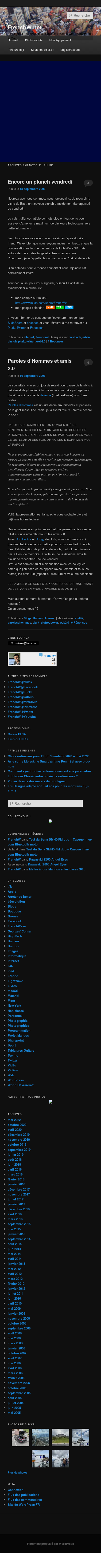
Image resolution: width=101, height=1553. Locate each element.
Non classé (16, 1010)
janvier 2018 (16, 1184)
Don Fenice (23, 539)
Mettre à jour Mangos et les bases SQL (57, 869)
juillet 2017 (15, 1199)
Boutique (14, 911)
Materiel (13, 995)
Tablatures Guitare (21, 1050)
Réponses (56, 341)
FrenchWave (17, 926)
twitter (30, 341)
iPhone (13, 976)
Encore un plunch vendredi (40, 181)
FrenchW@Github (21, 697)
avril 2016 (15, 1214)
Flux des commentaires (25, 1499)
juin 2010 (14, 1298)
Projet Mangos (18, 1035)
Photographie (34, 40)
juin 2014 (14, 1248)
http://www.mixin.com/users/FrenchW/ (41, 302)
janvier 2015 (16, 1234)
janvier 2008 (16, 1348)
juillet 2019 (15, 1154)
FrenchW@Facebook (23, 687)
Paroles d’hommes (20, 405)
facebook (75, 337)
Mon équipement (60, 40)
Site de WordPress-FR (24, 1504)
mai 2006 (14, 1363)
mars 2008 (15, 1343)
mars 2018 (15, 1174)
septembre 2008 (19, 1328)
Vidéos (13, 1070)
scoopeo (33, 322)
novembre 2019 (19, 1139)
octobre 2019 (17, 1144)
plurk (21, 341)
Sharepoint (16, 1040)
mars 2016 (15, 1219)
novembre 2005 (19, 1382)
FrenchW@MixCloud (23, 702)
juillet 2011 (15, 1293)
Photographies (18, 1025)
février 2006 (16, 1378)
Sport (12, 1045)
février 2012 (16, 1283)
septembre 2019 (19, 1149)
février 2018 (16, 1179)
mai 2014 (14, 1253)
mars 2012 (15, 1278)
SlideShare (15, 322)
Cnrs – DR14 (17, 734)
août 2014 (15, 1244)
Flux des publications (23, 1494)
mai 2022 (14, 1119)
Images (13, 951)
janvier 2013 (16, 1263)
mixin (86, 337)
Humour (38, 618)
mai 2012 (14, 1268)
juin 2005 (14, 1407)
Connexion (15, 1489)
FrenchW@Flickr (20, 692)
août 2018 (15, 1159)
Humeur (13, 941)
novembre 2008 (19, 1318)
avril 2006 (15, 1368)
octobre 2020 (17, 1124)
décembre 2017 (19, 1189)
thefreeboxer (49, 622)
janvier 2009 (16, 1313)
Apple (12, 891)
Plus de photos (17, 1472)
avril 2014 (15, 1258)
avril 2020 (15, 1129)
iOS (10, 965)
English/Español (70, 49)
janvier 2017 (16, 1204)
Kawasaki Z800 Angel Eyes (48, 859)
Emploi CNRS (18, 739)
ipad (11, 971)
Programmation (19, 1030)
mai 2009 (14, 1308)
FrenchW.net (25, 27)
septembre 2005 (19, 1393)
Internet (29, 337)
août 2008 (15, 1333)
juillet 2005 (15, 1402)
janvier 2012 (16, 1288)
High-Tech (15, 936)
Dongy (40, 539)
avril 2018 (15, 1169)
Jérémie (45, 395)
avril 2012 (15, 1273)
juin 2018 (14, 1164)
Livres (12, 985)
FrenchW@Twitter (20, 711)
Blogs (27, 618)
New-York (14, 1005)
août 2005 (15, 1398)
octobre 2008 (17, 1323)
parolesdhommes (19, 622)
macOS (13, 990)
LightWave (15, 981)
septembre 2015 (19, 1224)
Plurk (11, 327)
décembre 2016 (19, 1209)
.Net (10, 886)
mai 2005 (14, 1412)
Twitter (21, 327)
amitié (79, 618)
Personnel (42, 337)
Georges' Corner (19, 931)
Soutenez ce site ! (42, 49)
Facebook (36, 327)
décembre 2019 (19, 1134)
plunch (12, 341)
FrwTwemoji (16, 49)
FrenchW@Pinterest (22, 706)
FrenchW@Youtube (22, 716)
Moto (11, 1000)
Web (11, 1075)
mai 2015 (14, 1229)
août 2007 (15, 1358)
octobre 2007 (17, 1353)
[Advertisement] (50, 111)
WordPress (16, 1080)
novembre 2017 (19, 1194)
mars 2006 (15, 1373)
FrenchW (14, 839)
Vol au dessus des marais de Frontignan (37, 781)
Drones (13, 916)
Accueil (13, 40)
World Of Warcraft (21, 1085)
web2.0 (41, 341)
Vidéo (12, 1065)
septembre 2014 (19, 1239)
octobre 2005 (17, 1388)
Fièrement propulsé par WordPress (50, 1543)
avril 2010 (15, 1303)
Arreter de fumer (19, 896)
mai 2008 (14, 1338)
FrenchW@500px (20, 682)
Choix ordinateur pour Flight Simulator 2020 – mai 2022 (48, 756)
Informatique (17, 956)
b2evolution (16, 901)
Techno (13, 1055)
